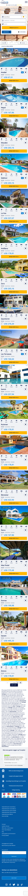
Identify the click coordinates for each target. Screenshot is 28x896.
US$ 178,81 (9, 253)
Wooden (4, 143)
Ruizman (4, 424)
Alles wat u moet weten (7, 828)
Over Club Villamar (6, 830)
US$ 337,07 (9, 218)
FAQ (3, 831)
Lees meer (14, 878)
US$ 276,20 (9, 323)
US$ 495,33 (9, 640)
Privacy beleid (5, 835)
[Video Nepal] (22, 108)
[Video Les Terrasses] (22, 354)
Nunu (3, 530)
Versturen (14, 856)
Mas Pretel (5, 565)
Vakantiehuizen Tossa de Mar (9, 812)
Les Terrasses (6, 354)
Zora (3, 283)
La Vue (3, 213)
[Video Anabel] (22, 72)
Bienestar (4, 495)
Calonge (12, 74)
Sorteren (23, 42)
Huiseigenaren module (7, 843)
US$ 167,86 (9, 112)
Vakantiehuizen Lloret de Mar (9, 810)
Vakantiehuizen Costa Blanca (9, 808)
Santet (3, 460)
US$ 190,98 (9, 605)
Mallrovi (4, 178)
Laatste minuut (5, 826)
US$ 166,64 (9, 359)
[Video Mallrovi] (22, 178)
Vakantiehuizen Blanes (7, 814)
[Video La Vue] (22, 213)
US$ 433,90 (9, 500)
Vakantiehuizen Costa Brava (8, 807)
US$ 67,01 (8, 77)
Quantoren (5, 319)
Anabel (3, 72)
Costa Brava (7, 74)
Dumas (4, 600)
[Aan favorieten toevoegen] (25, 72)
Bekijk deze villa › (14, 80)
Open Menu (26, 2)
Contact (4, 824)
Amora (3, 671)
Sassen (3, 636)
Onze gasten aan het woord (8, 833)
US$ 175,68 (9, 570)
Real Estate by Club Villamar (8, 845)
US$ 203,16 (9, 147)
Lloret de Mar (5, 816)
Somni (3, 389)
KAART (14, 685)
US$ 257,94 (9, 394)
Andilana (4, 248)
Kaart (3, 42)
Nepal (3, 107)
